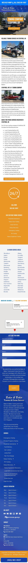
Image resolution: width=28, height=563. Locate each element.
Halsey (20, 265)
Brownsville (21, 267)
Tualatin (6, 263)
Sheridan (20, 285)
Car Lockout (7, 450)
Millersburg (21, 269)
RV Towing (14, 233)
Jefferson (20, 261)
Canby (5, 259)
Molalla (6, 271)
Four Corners (7, 283)
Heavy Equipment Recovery (12, 468)
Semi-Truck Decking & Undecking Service (10, 474)
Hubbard (6, 273)
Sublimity (6, 281)
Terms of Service (15, 428)
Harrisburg (21, 263)
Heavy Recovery (14, 227)
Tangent (20, 257)
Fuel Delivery (8, 447)
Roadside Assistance (14, 218)
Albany (20, 253)
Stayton (6, 279)
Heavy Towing (8, 459)
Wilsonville (7, 261)
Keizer (6, 257)
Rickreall (20, 287)
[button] (22, 311)
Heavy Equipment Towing (14, 236)
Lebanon (20, 259)
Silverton (6, 277)
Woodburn (7, 253)
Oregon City (7, 269)
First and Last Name (7, 338)
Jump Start (7, 453)
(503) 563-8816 (9, 545)
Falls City (20, 283)
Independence (22, 279)
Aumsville (6, 289)
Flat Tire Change (9, 456)
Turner (6, 287)
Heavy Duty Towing (14, 221)
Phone (4, 351)
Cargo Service (14, 224)
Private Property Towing (11, 441)
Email (4, 345)
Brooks (6, 291)
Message (4, 358)
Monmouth (21, 277)
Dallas (19, 275)
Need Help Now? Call (9, 2)
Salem (5, 255)
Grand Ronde (21, 291)
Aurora (6, 275)
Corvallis (20, 255)
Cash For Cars (8, 481)
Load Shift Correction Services (13, 471)
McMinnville (21, 273)
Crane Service (8, 478)
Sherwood (7, 265)
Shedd (20, 271)
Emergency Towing (14, 230)
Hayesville (7, 285)
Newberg (6, 267)
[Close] (21, 322)
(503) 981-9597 (21, 2)
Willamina (20, 289)
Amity (19, 281)
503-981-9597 (14, 208)
